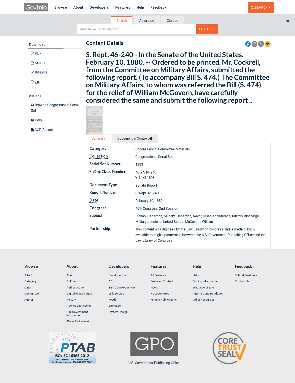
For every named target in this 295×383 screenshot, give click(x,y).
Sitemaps (115, 305)
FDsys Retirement (78, 321)
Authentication (76, 287)
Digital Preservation (79, 293)
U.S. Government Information (77, 313)
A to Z (28, 275)
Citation (172, 21)
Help (140, 7)
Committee (31, 293)
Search (121, 21)
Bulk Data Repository (122, 287)
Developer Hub (118, 275)
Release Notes (160, 293)
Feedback (159, 7)
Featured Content (162, 281)
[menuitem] (42, 275)
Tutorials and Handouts (208, 293)
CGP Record (43, 130)
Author (28, 299)
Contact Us (242, 281)
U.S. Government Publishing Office (154, 363)
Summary (99, 138)
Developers (99, 7)
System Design (118, 312)
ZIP (37, 82)
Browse (60, 7)
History (71, 299)
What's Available (203, 287)
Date (27, 287)
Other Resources (203, 299)
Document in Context (133, 138)
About (78, 7)
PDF (37, 53)
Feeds (112, 299)
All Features (158, 275)
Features (122, 7)
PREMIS (41, 73)
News (154, 287)
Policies (72, 281)
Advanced (146, 21)
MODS (39, 63)
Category (30, 281)
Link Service (116, 293)
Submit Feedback (246, 275)
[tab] (122, 20)
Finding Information (205, 281)
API (111, 281)
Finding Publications (164, 299)
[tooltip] (150, 138)
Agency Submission (79, 305)
